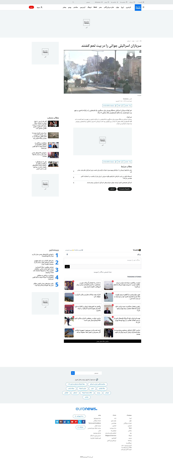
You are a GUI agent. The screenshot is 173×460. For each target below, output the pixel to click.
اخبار (137, 41)
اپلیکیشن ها (113, 431)
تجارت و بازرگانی (109, 7)
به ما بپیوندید (113, 428)
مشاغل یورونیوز (97, 433)
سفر (100, 7)
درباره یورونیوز (97, 418)
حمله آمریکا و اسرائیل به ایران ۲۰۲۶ (76, 384)
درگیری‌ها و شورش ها (124, 189)
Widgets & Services (110, 436)
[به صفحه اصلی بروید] (138, 7)
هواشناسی (113, 423)
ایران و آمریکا (82, 388)
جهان (117, 7)
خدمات (114, 415)
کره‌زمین (82, 7)
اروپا (122, 7)
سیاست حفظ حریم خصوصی (94, 428)
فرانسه (86, 397)
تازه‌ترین (128, 7)
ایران (92, 388)
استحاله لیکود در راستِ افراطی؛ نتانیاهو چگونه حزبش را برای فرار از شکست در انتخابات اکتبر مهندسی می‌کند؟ (106, 177)
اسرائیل (112, 189)
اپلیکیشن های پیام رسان (110, 433)
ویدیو (69, 7)
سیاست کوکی (98, 426)
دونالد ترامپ (71, 388)
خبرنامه (81, 427)
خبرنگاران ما (129, 443)
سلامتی (75, 7)
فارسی (140, 2)
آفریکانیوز (114, 438)
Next (95, 7)
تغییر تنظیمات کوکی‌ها (96, 438)
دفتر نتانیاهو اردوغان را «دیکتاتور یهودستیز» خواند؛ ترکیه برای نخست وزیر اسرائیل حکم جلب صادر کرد (104, 171)
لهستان (107, 393)
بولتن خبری (113, 421)
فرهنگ (89, 7)
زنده (31, 7)
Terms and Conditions (95, 423)
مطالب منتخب (53, 118)
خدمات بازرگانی (97, 421)
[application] (102, 72)
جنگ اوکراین (102, 388)
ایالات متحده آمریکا (87, 393)
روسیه (98, 393)
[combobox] (82, 2)
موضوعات (129, 415)
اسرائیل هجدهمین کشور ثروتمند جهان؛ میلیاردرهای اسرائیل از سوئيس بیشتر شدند (109, 183)
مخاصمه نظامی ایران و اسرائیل (97, 384)
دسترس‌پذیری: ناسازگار (95, 436)
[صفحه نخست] (140, 41)
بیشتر (99, 415)
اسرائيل (128, 41)
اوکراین (66, 393)
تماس (99, 431)
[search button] (73, 2)
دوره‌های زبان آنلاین (111, 441)
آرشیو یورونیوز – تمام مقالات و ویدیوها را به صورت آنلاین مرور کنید (126, 448)
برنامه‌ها (130, 441)
